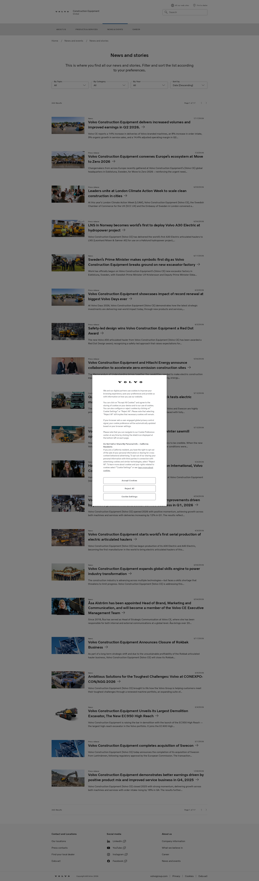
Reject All (129, 488)
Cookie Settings (130, 496)
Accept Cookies (129, 480)
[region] (129, 440)
